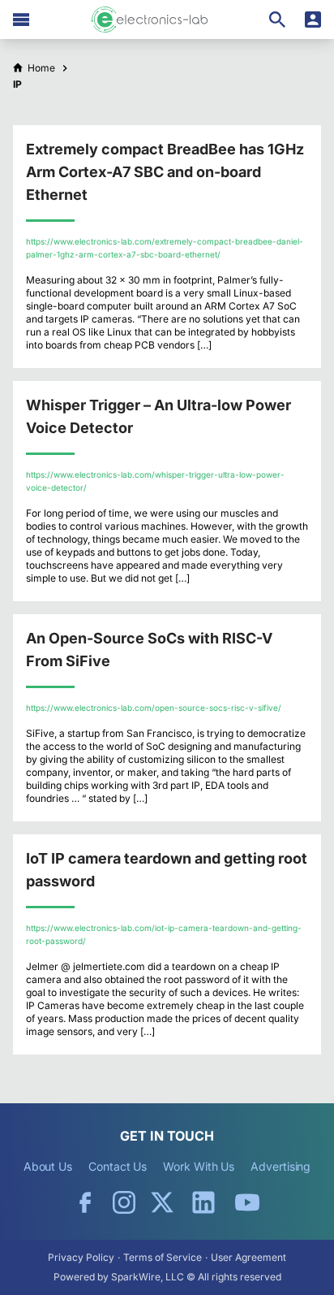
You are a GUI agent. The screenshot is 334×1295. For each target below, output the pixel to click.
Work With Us (198, 1166)
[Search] (277, 19)
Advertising (280, 1166)
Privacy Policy (81, 1257)
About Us (48, 1166)
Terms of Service (162, 1257)
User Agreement (248, 1257)
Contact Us (117, 1166)
